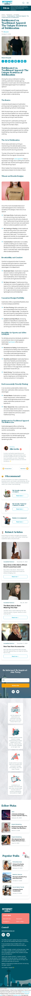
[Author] (21, 449)
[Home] (7, 2)
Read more (19, 495)
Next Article (23, 468)
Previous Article (8, 468)
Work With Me (7, 919)
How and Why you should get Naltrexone (18, 988)
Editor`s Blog (19, 921)
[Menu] (27, 3)
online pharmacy (25, 992)
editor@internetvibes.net (8, 931)
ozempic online (17, 995)
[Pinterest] (17, 691)
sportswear (12, 342)
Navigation (6, 921)
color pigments (18, 159)
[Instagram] (13, 691)
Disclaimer (19, 919)
